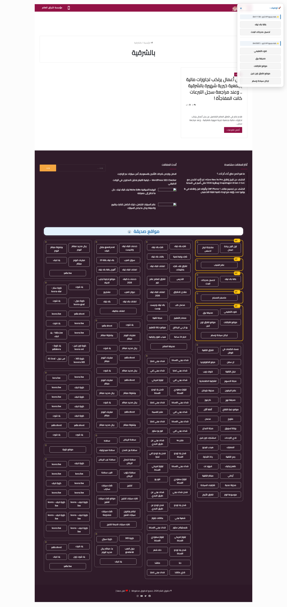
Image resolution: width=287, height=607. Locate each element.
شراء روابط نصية (180, 257)
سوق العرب (129, 260)
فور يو (157, 479)
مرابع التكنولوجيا (207, 362)
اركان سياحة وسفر (219, 335)
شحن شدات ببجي (180, 492)
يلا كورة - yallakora (56, 347)
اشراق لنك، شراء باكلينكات (180, 268)
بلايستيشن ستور (180, 527)
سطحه (107, 441)
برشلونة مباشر (107, 335)
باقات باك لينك (157, 257)
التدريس (180, 279)
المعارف (230, 447)
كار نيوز (208, 400)
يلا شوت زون (79, 557)
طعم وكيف (230, 466)
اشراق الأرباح (207, 495)
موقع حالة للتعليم (157, 327)
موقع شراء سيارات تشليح (106, 500)
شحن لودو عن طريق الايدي (157, 507)
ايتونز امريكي (157, 380)
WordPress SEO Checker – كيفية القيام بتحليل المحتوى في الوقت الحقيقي (144, 182)
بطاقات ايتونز (157, 518)
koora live (56, 314)
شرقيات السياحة (207, 485)
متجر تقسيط (157, 412)
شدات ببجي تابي (157, 371)
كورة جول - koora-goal (79, 302)
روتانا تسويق (230, 428)
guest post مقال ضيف (107, 249)
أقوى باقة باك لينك (106, 270)
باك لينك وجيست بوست (157, 306)
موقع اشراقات (230, 322)
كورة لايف (79, 387)
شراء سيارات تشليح (129, 498)
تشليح (129, 485)
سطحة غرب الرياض (106, 460)
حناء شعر (157, 550)
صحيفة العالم (168, 346)
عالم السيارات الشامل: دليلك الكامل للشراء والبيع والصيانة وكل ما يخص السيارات (133, 206)
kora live (56, 378)
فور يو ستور (157, 431)
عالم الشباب (219, 265)
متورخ (230, 419)
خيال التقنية (230, 372)
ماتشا (157, 563)
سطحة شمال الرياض (129, 461)
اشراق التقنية (208, 350)
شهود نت (208, 466)
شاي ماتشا (180, 572)
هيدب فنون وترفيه (157, 337)
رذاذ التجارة (208, 457)
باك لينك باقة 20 (107, 260)
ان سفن (230, 362)
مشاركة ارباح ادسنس (208, 249)
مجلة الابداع (207, 428)
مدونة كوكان (208, 390)
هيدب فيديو (207, 447)
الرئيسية (147, 43)
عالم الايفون (230, 390)
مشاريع (106, 292)
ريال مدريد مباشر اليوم (79, 248)
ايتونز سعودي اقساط (180, 391)
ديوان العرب (129, 292)
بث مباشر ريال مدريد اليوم (107, 550)
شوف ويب (208, 372)
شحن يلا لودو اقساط (157, 391)
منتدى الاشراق (180, 292)
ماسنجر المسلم (219, 298)
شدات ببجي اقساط (180, 360)
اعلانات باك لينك (130, 301)
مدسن (208, 419)
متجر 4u (180, 440)
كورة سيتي (107, 539)
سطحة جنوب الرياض (130, 474)
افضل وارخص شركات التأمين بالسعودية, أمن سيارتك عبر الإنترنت (146, 174)
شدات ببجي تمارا (157, 361)
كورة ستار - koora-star (56, 289)
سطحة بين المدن (129, 450)
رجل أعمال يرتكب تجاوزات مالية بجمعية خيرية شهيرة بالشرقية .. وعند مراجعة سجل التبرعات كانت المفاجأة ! (214, 88)
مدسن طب (180, 305)
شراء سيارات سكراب (106, 487)
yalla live (68, 273)
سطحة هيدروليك (107, 450)
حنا (180, 563)
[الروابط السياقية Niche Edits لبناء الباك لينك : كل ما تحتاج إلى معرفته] (167, 194)
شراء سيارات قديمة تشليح (118, 524)
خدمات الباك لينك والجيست (129, 248)
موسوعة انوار (230, 495)
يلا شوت (129, 325)
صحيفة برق (208, 313)
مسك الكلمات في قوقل (230, 351)
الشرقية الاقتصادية (207, 381)
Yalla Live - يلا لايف (56, 334)
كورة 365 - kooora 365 (79, 360)
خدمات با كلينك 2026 (129, 280)
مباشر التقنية (207, 476)
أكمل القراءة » (233, 130)
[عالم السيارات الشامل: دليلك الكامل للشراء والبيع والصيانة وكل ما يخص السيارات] (167, 209)
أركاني (230, 476)
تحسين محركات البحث (208, 281)
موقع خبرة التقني (230, 409)
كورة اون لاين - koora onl (79, 347)
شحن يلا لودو (180, 505)
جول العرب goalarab (130, 550)
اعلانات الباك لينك (157, 266)
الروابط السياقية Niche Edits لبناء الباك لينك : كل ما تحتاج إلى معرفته (134, 191)
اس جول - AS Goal (56, 359)
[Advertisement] (143, 22)
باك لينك (106, 301)
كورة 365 (129, 538)
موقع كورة (67, 449)
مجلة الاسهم (230, 381)
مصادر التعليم (180, 318)
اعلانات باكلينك (118, 311)
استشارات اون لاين (207, 438)
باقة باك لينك (230, 279)
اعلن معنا (121, 591)
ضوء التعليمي (230, 312)
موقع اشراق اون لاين (208, 324)
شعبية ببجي (180, 518)
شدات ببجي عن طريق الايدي (157, 442)
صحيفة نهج (230, 400)
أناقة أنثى (208, 409)
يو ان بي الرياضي (180, 327)
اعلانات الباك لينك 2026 (157, 293)
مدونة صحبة (230, 485)
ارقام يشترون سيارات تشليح (130, 513)
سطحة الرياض (129, 440)
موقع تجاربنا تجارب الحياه (106, 280)
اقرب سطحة (106, 472)
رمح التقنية (230, 457)
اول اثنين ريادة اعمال (230, 248)
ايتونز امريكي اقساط (157, 468)
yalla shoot (107, 326)
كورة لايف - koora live (79, 504)
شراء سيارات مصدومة (106, 513)
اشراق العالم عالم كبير (157, 280)
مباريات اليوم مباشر (130, 337)
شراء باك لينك (180, 246)
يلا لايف (118, 561)
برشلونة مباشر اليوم (56, 249)
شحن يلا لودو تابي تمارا (157, 455)
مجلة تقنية (157, 318)
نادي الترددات (231, 438)
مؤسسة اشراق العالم (52, 7)
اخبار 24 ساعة (180, 337)
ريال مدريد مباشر (129, 348)
